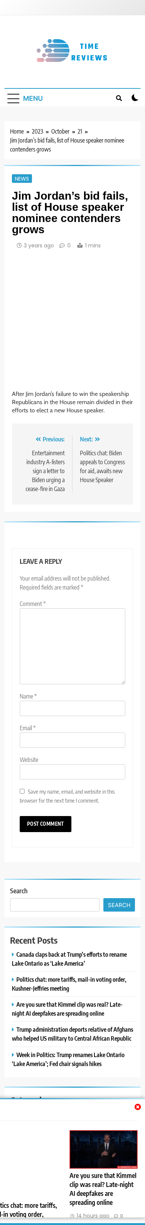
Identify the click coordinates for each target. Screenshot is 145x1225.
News (22, 178)
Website (29, 759)
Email (28, 728)
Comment (33, 603)
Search (19, 890)
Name (28, 696)
